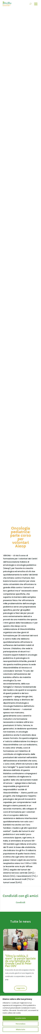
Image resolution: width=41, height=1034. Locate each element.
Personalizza (20, 1024)
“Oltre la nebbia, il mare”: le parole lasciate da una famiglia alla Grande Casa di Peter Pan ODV (20, 961)
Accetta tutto (20, 1018)
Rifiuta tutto (20, 1029)
